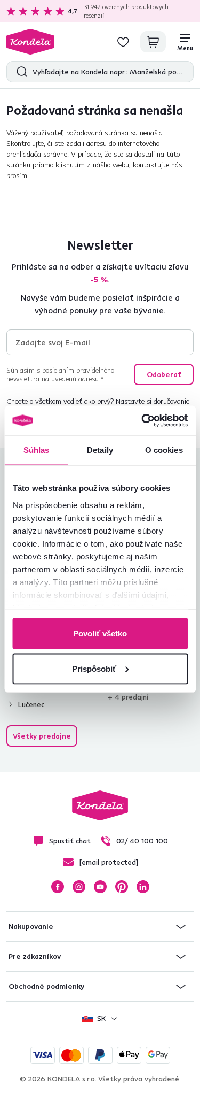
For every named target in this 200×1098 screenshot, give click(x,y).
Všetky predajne (42, 736)
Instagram (79, 886)
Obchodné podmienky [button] (46, 986)
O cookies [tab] (164, 450)
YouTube (100, 886)
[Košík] (153, 41)
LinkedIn (143, 886)
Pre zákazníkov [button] (35, 956)
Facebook (57, 886)
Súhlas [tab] (36, 450)
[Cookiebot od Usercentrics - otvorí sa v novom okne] (142, 420)
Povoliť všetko (100, 633)
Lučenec (31, 704)
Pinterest (121, 886)
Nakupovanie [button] (31, 926)
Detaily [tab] (100, 450)
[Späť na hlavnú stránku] (30, 42)
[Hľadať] (19, 71)
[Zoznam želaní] (123, 41)
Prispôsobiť (94, 668)
